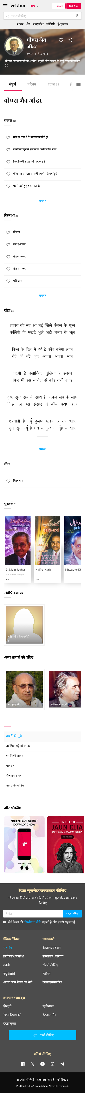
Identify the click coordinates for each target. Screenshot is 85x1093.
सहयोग (7, 947)
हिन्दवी (7, 1006)
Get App (73, 5)
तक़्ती (6, 965)
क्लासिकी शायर (14, 756)
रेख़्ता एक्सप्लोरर (52, 982)
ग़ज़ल (53, 85)
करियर (46, 973)
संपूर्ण (12, 85)
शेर (28, 24)
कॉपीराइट (62, 1079)
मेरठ (40, 54)
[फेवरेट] (61, 39)
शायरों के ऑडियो (15, 786)
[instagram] (52, 1063)
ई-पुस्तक (63, 24)
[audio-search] (77, 15)
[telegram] (62, 1063)
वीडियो (50, 24)
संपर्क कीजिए (50, 965)
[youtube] (42, 1063)
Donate (59, 5)
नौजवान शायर (13, 776)
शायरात (10, 766)
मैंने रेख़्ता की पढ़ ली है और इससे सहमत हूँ (41, 922)
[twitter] (32, 1063)
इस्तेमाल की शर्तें (45, 1079)
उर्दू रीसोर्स (9, 973)
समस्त (42, 201)
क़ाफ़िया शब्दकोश (13, 956)
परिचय (31, 85)
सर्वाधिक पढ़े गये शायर (18, 746)
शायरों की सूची (14, 736)
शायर (20, 24)
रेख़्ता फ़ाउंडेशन (51, 947)
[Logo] (18, 6)
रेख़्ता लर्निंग (49, 1014)
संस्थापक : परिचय (52, 956)
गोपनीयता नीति (32, 922)
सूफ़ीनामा (48, 1006)
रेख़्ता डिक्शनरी (12, 1014)
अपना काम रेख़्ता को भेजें (17, 982)
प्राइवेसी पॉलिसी (25, 1079)
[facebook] (22, 1063)
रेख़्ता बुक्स (9, 1023)
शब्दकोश (38, 24)
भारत (45, 54)
